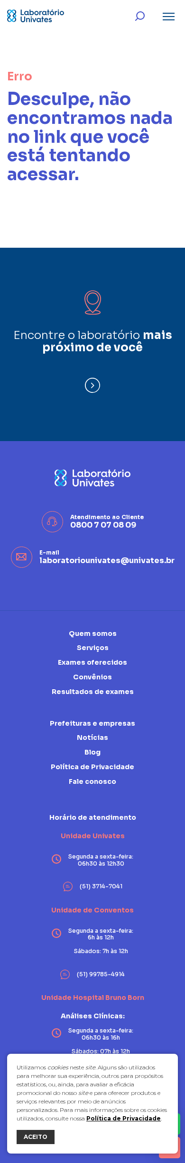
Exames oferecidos (92, 662)
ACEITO (35, 1136)
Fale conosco (92, 781)
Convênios (92, 677)
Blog (92, 752)
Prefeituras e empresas (92, 724)
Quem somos (93, 634)
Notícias (92, 737)
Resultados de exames (93, 691)
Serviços (93, 647)
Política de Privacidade (123, 1118)
